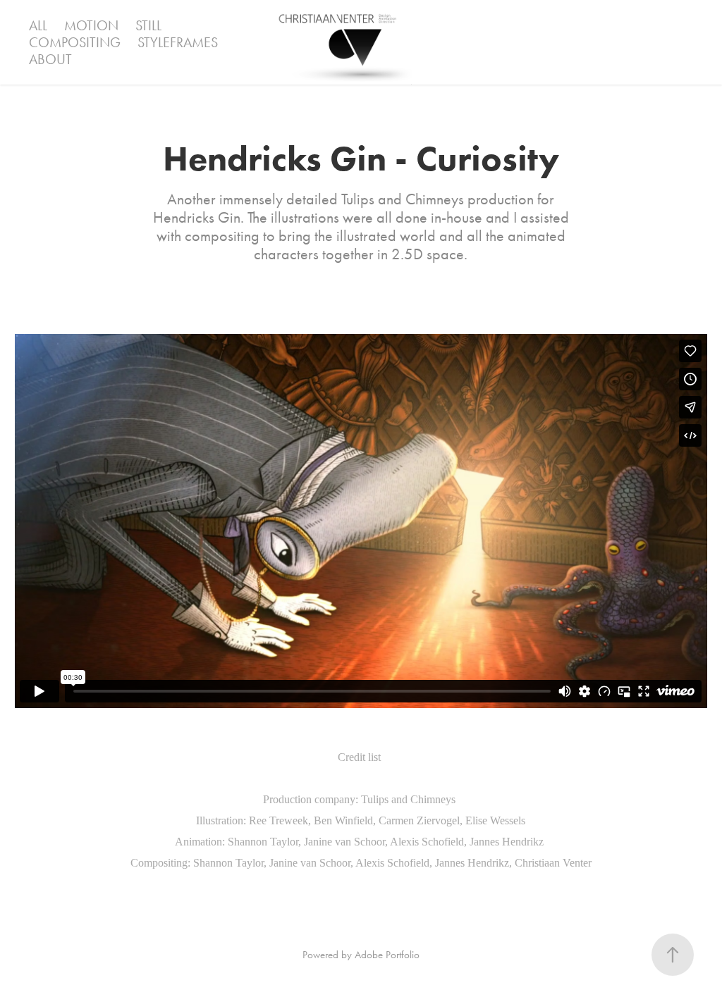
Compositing (75, 42)
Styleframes (177, 42)
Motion (91, 25)
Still (148, 25)
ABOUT (50, 59)
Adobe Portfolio (387, 954)
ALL (38, 25)
